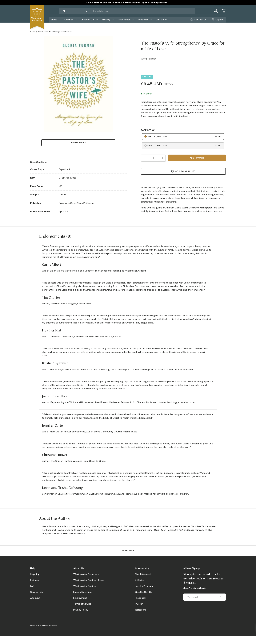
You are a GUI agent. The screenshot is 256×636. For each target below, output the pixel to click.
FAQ (32, 586)
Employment (80, 597)
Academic (143, 19)
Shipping (34, 574)
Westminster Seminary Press (88, 580)
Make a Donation (82, 592)
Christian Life (88, 19)
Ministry (106, 19)
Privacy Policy (80, 609)
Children (68, 19)
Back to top (128, 550)
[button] (224, 11)
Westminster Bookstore (86, 574)
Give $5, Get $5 (143, 592)
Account (35, 597)
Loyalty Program (144, 586)
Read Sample (78, 142)
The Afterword (143, 574)
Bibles (54, 19)
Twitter (139, 603)
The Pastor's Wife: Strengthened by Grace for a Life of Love (55, 32)
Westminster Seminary (85, 586)
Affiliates (139, 580)
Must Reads (124, 19)
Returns (34, 580)
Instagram (140, 609)
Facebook (140, 597)
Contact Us (36, 592)
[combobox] (127, 11)
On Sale (160, 19)
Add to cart (197, 157)
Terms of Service (82, 603)
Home (32, 32)
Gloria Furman (148, 58)
